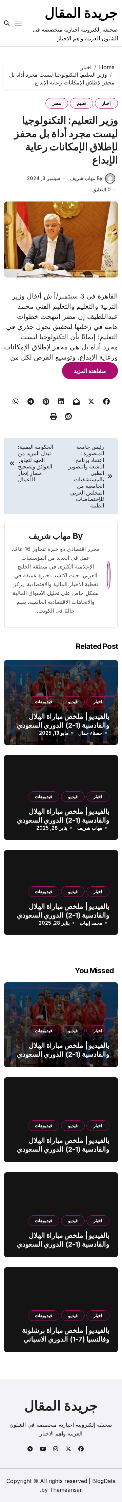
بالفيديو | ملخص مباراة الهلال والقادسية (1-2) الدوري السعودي (63, 1049)
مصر (57, 103)
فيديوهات (43, 701)
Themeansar (65, 1489)
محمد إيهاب (91, 923)
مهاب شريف (50, 536)
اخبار (106, 103)
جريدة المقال (81, 12)
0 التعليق (102, 189)
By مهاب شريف (86, 178)
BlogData (104, 1481)
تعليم (81, 103)
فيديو (73, 701)
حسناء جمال (90, 733)
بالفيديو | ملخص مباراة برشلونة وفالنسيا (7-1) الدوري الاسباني (65, 1334)
